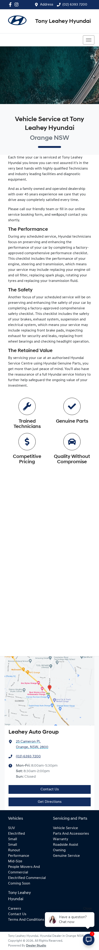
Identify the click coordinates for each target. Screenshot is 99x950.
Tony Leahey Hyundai (63, 21)
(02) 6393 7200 (74, 4)
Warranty (60, 839)
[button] (88, 40)
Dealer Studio (36, 945)
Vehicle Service (65, 828)
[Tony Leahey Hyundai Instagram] (17, 4)
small (12, 839)
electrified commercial (27, 878)
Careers (14, 909)
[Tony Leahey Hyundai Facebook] (11, 4)
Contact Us (50, 789)
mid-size (15, 861)
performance (18, 856)
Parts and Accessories (71, 834)
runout (14, 850)
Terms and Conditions (26, 920)
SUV (11, 828)
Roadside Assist (65, 845)
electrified (16, 834)
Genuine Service (66, 856)
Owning (59, 850)
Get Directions (49, 802)
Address (46, 4)
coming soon (19, 883)
